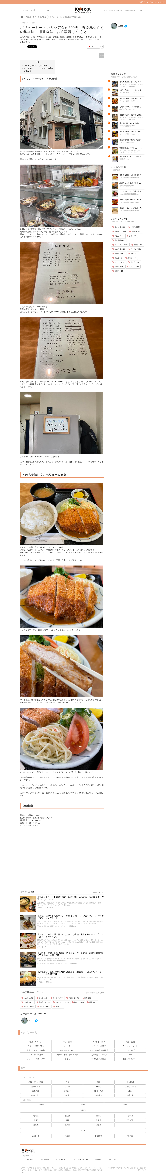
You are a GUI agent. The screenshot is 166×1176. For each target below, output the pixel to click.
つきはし (40, 907)
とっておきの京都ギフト (113, 10)
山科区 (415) (118, 271)
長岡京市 (98, 1136)
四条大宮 (98, 1095)
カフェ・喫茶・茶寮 (36, 1046)
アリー (121, 142)
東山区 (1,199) (134, 267)
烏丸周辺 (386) (28, 1006)
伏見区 (98, 1120)
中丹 (83, 1104)
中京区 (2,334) (135, 227)
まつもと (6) (42, 998)
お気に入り (94, 47)
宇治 (67, 1095)
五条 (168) (88, 998)
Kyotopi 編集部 (124, 126)
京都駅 (67, 1087)
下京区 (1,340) (73, 998)
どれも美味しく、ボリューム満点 (38, 68)
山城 (83, 1130)
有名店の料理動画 (98, 1059)
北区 (36, 1120)
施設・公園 (130, 1042)
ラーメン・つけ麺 (130, 1046)
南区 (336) (118, 258)
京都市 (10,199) (44, 1002)
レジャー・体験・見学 (36, 1059)
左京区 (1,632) (119, 249)
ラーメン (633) (135, 249)
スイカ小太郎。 (124, 93)
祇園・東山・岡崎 (36, 1082)
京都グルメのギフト (115, 1159)
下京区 (130, 1120)
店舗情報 (28, 71)
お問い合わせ (44, 1159)
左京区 (98, 1116)
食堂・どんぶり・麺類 (36, 1050)
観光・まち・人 (35, 1042)
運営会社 (30, 1159)
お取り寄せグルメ (130, 1059)
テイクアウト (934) (121, 245)
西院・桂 (130, 1095)
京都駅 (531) (118, 267)
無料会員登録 (130, 10)
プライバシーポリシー (80, 1159)
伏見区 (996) (118, 236)
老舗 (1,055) (137, 245)
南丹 (125, 1104)
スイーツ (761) (119, 262)
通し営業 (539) (44, 1006)
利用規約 (98, 1159)
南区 (67, 1120)
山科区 (130, 1116)
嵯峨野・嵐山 (130, 1087)
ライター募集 (60, 1159)
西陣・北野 (35, 1095)
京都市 (83, 1110)
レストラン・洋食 (36, 1055)
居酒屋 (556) (131, 258)
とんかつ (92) (28, 998)
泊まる (67, 1059)
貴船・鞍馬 (98, 1091)
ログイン (141, 10)
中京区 (67, 1125)
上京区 (98, 1125)
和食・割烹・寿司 (67, 1050)
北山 (130, 1091)
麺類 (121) (59, 1006)
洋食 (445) (92, 1002)
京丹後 (41, 1104)
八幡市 (67, 1136)
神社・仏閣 (67, 1042)
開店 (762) (134, 253)
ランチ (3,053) (58, 998)
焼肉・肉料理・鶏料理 (99, 1050)
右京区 (36, 1116)
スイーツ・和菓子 (98, 1046)
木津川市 (35, 1136)
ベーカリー (67, 1046)
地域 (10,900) (79, 1002)
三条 (67, 1082)
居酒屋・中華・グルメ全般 (67, 1055)
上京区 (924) (134, 262)
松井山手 (67, 1091)
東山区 (67, 1116)
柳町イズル (123, 109)
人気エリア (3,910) (62, 1002)
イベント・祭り (98, 1042)
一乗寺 (98, 1087)
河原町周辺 (35, 1087)
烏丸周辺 (130, 1082)
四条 (99, 1082)
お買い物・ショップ (99, 1055)
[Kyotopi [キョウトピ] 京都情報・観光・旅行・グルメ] (83, 11)
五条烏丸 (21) (28, 1002)
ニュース (130, 1055)
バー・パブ (130, 1050)
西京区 (36, 1125)
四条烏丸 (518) (119, 253)
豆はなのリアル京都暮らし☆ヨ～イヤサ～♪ (52, 926)
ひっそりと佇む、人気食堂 (35, 65)
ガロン (39, 947)
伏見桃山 (35, 1091)
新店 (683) (132, 236)
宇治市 (130, 1136)
